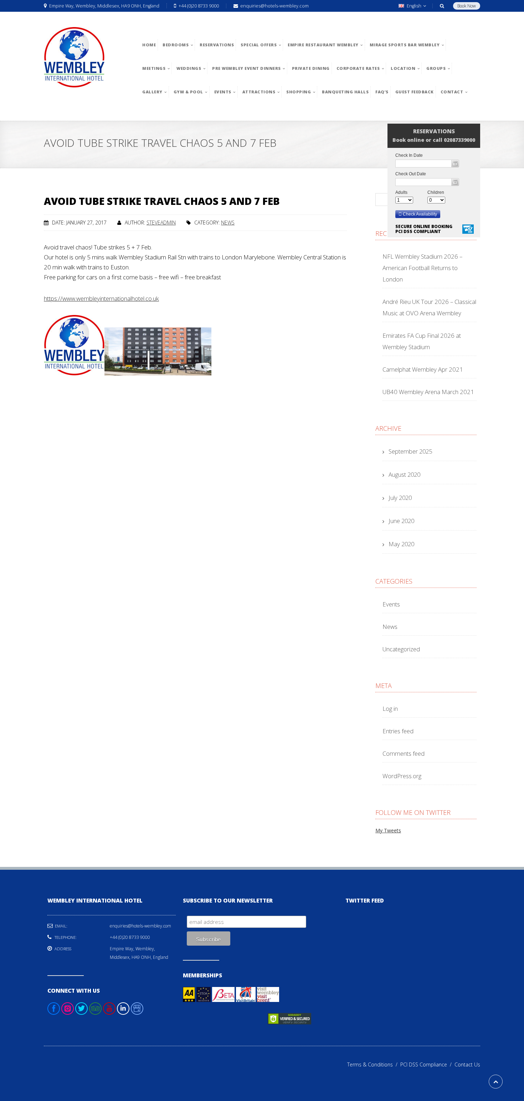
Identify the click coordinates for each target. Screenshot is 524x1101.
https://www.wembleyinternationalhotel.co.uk (101, 298)
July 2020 (400, 497)
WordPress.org (401, 776)
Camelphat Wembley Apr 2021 (422, 369)
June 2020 (401, 521)
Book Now (466, 6)
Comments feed (403, 753)
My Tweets (388, 830)
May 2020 (401, 544)
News (228, 222)
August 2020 (404, 474)
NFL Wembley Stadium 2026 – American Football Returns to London (422, 267)
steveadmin (161, 222)
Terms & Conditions (373, 1064)
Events (391, 604)
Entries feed (397, 731)
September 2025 (410, 451)
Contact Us (467, 1064)
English (414, 6)
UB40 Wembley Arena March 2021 (428, 392)
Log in (390, 708)
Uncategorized (401, 649)
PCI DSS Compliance (427, 1064)
